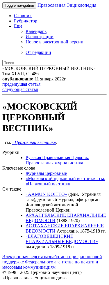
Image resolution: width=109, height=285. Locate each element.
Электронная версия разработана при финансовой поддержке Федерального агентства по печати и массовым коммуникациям (52, 262)
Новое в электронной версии (54, 41)
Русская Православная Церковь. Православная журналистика (57, 160)
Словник (23, 15)
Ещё (18, 26)
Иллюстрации (39, 36)
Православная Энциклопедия (66, 5)
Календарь (36, 31)
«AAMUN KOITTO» (46, 194)
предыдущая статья (21, 84)
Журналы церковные (46, 173)
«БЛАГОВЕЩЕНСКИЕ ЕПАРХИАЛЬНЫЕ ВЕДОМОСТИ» (62, 239)
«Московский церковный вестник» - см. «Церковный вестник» (65, 181)
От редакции (38, 52)
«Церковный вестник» (34, 142)
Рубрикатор (25, 20)
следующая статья (20, 89)
